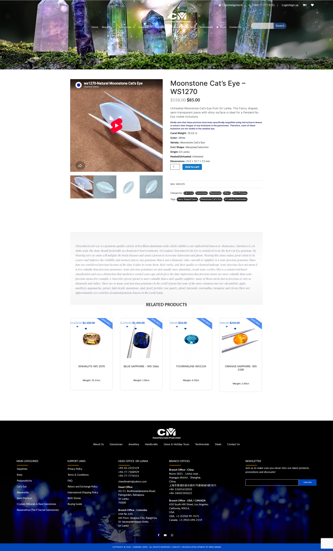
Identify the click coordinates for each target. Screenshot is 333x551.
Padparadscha (24, 481)
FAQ (70, 481)
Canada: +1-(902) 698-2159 (185, 520)
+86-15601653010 (180, 489)
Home (95, 27)
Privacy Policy (75, 469)
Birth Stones (74, 498)
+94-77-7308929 (128, 472)
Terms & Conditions (78, 475)
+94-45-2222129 (128, 468)
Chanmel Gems (140, 547)
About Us (107, 27)
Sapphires (22, 469)
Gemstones (125, 27)
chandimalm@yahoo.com (132, 481)
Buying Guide (75, 504)
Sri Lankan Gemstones (236, 199)
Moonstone (215, 193)
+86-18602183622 (180, 493)
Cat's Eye (188, 193)
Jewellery (143, 27)
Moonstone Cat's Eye (210, 199)
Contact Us (235, 27)
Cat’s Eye (22, 487)
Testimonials (206, 27)
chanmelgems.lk (233, 5)
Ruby (19, 475)
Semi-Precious (240, 193)
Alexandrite (23, 492)
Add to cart (192, 166)
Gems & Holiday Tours (183, 27)
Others (226, 193)
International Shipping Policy (83, 492)
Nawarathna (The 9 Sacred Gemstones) (38, 510)
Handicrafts (161, 27)
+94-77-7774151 (128, 476)
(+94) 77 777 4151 (263, 5)
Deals (223, 27)
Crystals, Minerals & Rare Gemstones (36, 504)
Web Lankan (215, 547)
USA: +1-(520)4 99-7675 (184, 516)
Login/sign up (290, 5)
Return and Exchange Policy (82, 487)
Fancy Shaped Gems (187, 199)
